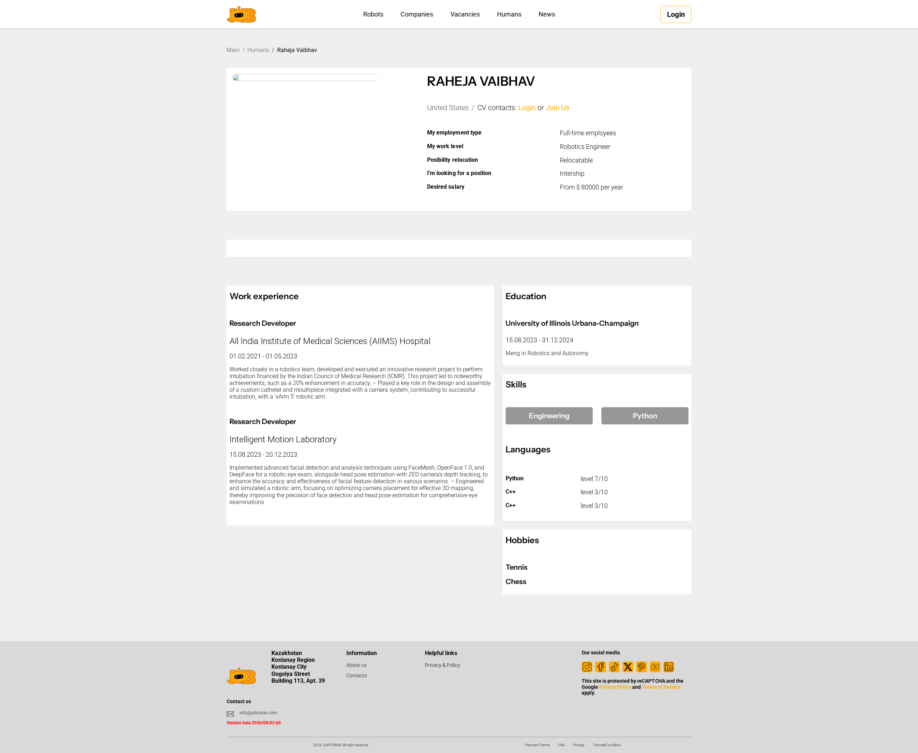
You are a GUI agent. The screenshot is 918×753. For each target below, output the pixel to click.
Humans (509, 14)
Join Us (557, 107)
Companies (417, 14)
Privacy (579, 745)
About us (356, 665)
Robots (373, 14)
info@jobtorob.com (258, 712)
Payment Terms (537, 745)
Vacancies (465, 14)
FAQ (561, 745)
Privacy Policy (615, 687)
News (547, 14)
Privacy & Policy (442, 665)
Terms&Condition (607, 745)
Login (527, 107)
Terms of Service (661, 687)
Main (233, 50)
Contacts (356, 675)
